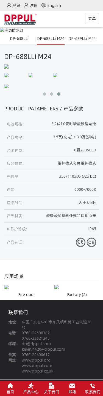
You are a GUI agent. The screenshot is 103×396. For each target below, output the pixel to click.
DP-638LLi (19, 38)
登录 (16, 5)
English (54, 5)
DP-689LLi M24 (82, 38)
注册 (34, 5)
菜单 (93, 20)
